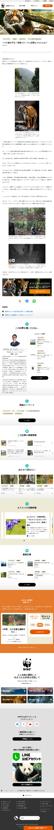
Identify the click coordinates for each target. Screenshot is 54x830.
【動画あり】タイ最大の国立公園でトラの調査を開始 (18, 311)
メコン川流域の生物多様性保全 (34, 39)
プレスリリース (46, 801)
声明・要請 (45, 803)
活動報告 (15, 39)
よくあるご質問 (22, 808)
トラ (13, 410)
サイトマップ (45, 809)
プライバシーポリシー (47, 806)
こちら (34, 647)
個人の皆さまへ (22, 803)
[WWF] (1, 790)
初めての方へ (6, 803)
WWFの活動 (22, 5)
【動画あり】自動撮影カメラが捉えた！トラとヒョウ (18, 315)
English (44, 811)
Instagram (36, 724)
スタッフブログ (6, 39)
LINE (34, 301)
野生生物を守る (18, 413)
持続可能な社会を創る (41, 692)
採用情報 (5, 808)
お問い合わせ (6, 810)
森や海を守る (22, 39)
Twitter (20, 301)
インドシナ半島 (20, 410)
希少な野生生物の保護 (8, 413)
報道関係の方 (21, 806)
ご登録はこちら (27, 739)
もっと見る (39, 377)
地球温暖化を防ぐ (14, 692)
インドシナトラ (6, 410)
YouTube (30, 724)
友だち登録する (27, 784)
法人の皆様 (6, 806)
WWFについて (34, 5)
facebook (27, 301)
